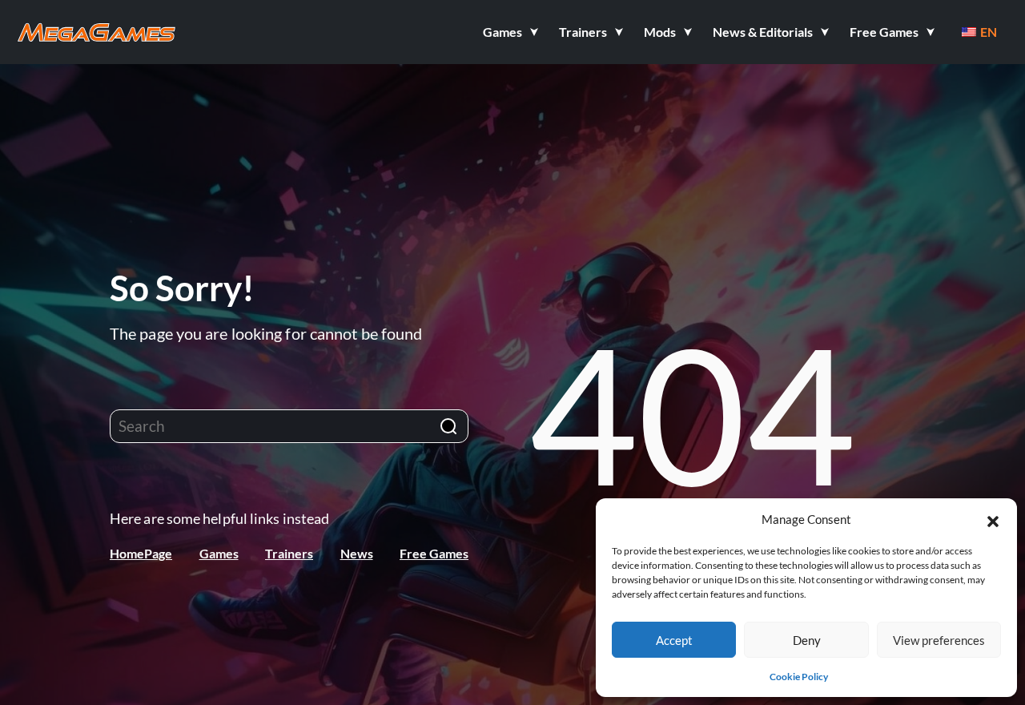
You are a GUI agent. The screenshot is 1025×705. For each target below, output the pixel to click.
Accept (674, 640)
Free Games (434, 553)
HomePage (141, 553)
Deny (807, 640)
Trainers (289, 553)
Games (219, 553)
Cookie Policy (799, 677)
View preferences (939, 640)
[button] (993, 519)
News (356, 553)
